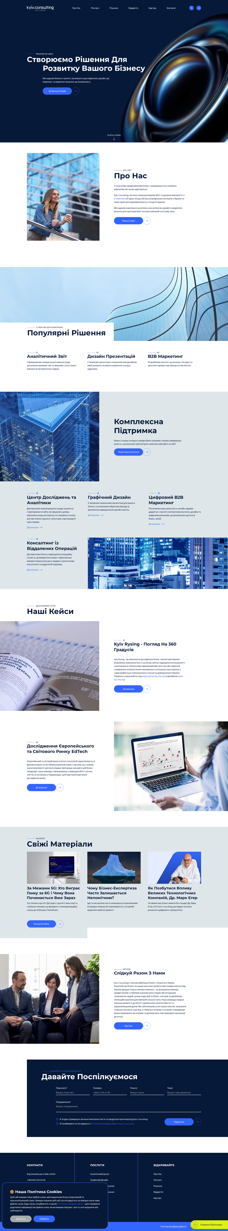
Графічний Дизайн (109, 497)
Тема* (170, 1088)
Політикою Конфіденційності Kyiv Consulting (112, 1123)
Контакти (171, 8)
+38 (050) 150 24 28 (36, 1180)
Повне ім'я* (61, 1088)
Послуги (95, 8)
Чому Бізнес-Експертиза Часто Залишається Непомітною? (112, 893)
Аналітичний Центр (99, 1174)
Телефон (97, 1088)
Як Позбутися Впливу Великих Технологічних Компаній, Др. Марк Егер (172, 893)
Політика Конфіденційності (173, 1226)
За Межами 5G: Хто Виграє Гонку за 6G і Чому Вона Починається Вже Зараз (53, 893)
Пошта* (134, 1088)
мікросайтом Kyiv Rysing (153, 676)
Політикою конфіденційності (71, 1204)
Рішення (114, 8)
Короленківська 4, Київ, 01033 (41, 1174)
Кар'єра (152, 8)
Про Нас (76, 8)
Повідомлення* (63, 1102)
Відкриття (133, 8)
